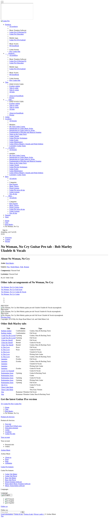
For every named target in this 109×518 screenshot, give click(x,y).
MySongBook (14, 46)
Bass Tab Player (10, 480)
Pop (8, 267)
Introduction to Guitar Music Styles (21, 128)
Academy (8, 119)
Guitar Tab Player (11, 476)
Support (7, 215)
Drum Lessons (14, 188)
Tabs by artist (13, 88)
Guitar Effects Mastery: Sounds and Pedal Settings (26, 144)
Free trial (8, 424)
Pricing (11, 98)
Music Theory (14, 186)
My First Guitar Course (17, 126)
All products (13, 26)
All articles (13, 178)
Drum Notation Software (13, 482)
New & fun (13, 194)
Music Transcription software (15, 486)
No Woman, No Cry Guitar (10, 294)
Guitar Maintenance (16, 142)
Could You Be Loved (8, 335)
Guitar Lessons (14, 192)
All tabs (12, 92)
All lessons (13, 121)
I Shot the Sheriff (7, 340)
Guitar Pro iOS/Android (17, 40)
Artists (7, 117)
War (2, 392)
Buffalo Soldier (6, 331)
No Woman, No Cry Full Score (11, 289)
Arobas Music (5, 450)
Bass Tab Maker (10, 478)
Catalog (7, 239)
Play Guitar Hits (14, 51)
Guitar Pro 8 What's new (13, 426)
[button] (4, 317)
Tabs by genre (14, 90)
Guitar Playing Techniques (18, 138)
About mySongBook (16, 96)
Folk (21, 267)
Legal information (7, 514)
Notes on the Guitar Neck (18, 134)
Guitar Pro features (7, 467)
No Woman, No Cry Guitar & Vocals (13, 292)
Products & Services (7, 417)
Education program (11, 428)
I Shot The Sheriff (7, 345)
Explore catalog (14, 86)
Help (6, 461)
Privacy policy (39, 514)
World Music (14, 267)
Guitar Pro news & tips (17, 190)
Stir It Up (4, 385)
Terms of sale (28, 514)
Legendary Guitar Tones (17, 146)
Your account (5, 437)
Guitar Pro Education (16, 34)
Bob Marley (10, 263)
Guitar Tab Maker (11, 474)
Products (8, 24)
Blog (6, 177)
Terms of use (18, 514)
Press (7, 459)
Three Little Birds (7, 387)
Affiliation (8, 463)
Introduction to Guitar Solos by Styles (22, 130)
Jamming (4, 359)
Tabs (6, 82)
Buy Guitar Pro (16, 404)
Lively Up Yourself (7, 371)
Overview (8, 237)
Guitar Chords (14, 136)
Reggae (26, 267)
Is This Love (5, 347)
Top (2, 516)
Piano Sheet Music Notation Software (17, 484)
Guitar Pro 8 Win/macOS (17, 32)
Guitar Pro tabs (10, 434)
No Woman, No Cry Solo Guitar (12, 287)
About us (8, 457)
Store (7, 217)
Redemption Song (7, 373)
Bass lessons (13, 184)
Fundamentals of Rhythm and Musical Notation (25, 132)
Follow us (4, 506)
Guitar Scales (13, 140)
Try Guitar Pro (6, 404)
